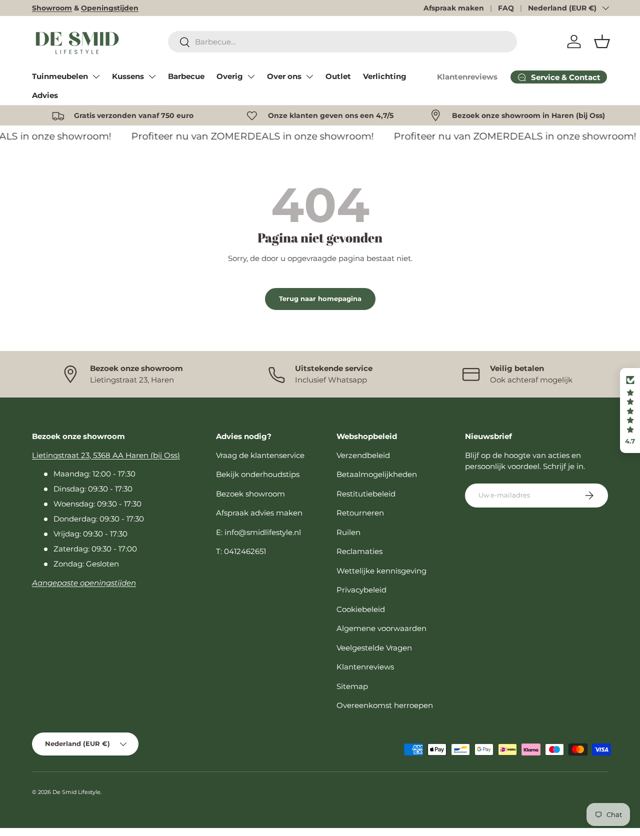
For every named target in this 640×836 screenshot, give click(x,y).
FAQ (506, 8)
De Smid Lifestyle (76, 792)
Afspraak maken (454, 8)
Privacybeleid (361, 589)
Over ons (284, 76)
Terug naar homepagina (320, 298)
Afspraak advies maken (259, 513)
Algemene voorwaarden (381, 628)
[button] (602, 41)
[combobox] (342, 41)
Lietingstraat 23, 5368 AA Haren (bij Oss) (106, 455)
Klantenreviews (467, 77)
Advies (45, 95)
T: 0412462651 (241, 551)
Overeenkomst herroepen (384, 705)
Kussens (128, 76)
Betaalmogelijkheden (376, 474)
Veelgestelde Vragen (374, 647)
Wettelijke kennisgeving (381, 571)
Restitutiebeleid (366, 493)
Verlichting (384, 76)
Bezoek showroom (250, 493)
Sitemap (352, 686)
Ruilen (348, 532)
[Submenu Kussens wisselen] (152, 76)
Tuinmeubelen (60, 76)
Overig (229, 76)
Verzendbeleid (363, 455)
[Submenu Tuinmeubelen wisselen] (96, 76)
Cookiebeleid (360, 609)
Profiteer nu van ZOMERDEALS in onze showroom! (249, 136)
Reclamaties (359, 551)
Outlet (338, 76)
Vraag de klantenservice (260, 455)
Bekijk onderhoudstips (258, 474)
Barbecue (186, 76)
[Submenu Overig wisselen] (251, 76)
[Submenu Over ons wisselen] (310, 76)
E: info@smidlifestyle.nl (258, 532)
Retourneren (360, 513)
